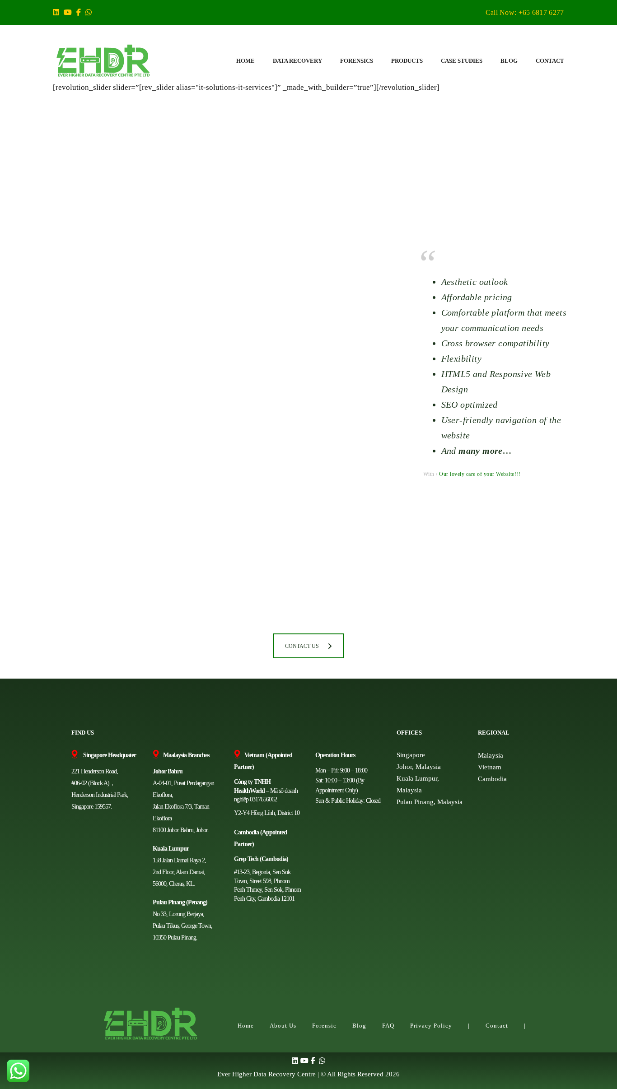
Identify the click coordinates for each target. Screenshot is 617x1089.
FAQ (388, 1025)
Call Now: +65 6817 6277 (525, 12)
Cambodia (492, 778)
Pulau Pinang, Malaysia (430, 801)
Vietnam (489, 767)
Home (246, 1025)
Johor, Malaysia (419, 766)
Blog (359, 1025)
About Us (283, 1025)
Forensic (324, 1025)
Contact (497, 1025)
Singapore (411, 755)
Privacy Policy (431, 1025)
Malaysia (490, 755)
